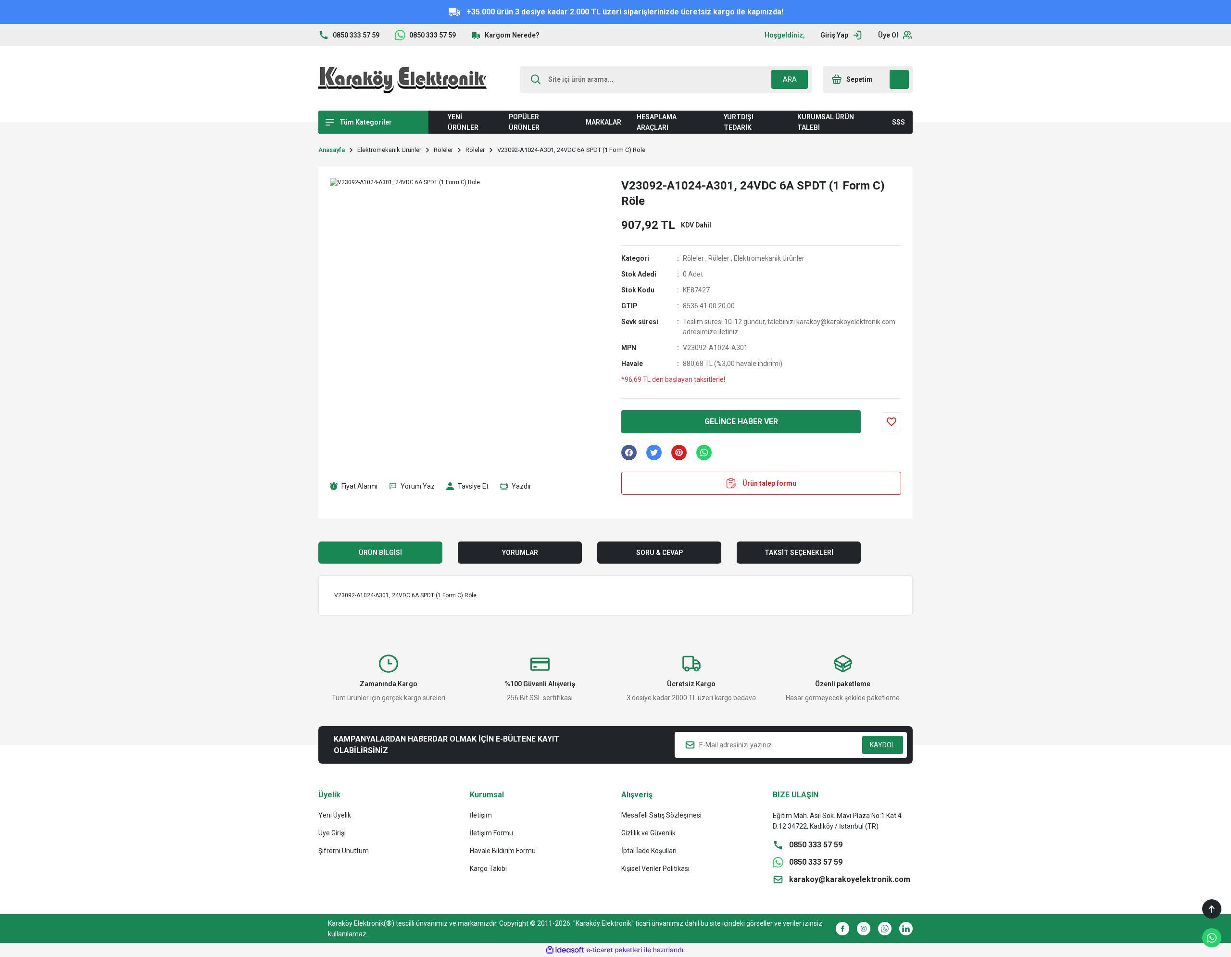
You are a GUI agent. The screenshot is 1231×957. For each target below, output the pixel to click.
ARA (790, 79)
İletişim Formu (491, 833)
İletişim (481, 815)
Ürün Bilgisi (380, 552)
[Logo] (402, 79)
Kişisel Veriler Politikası (655, 868)
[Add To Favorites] (891, 421)
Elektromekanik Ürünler (769, 258)
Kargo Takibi (488, 868)
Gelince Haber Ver (741, 421)
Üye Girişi (332, 833)
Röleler (693, 258)
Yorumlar (520, 552)
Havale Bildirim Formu (503, 851)
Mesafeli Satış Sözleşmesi (661, 815)
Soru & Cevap (659, 552)
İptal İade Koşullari (649, 851)
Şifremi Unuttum (343, 851)
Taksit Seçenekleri (799, 552)
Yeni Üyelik (334, 815)
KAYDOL (882, 745)
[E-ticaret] (614, 950)
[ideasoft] (565, 950)
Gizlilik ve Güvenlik (648, 833)
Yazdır (521, 486)
